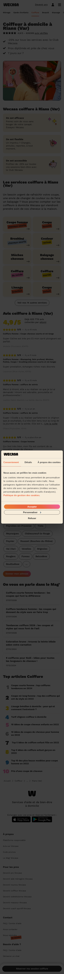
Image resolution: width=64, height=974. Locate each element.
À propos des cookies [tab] (49, 462)
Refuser (32, 518)
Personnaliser (30, 512)
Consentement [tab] (11, 462)
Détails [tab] (28, 462)
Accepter (32, 506)
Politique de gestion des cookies (21, 495)
